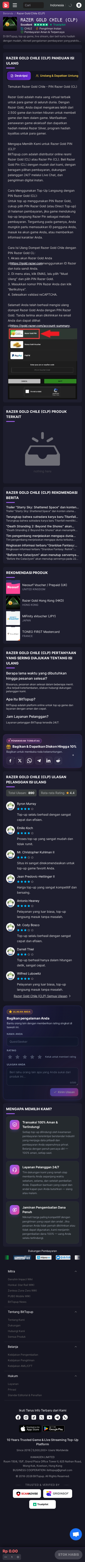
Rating (11, 1050)
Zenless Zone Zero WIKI (22, 1290)
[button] (42, 1271)
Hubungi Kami (16, 1331)
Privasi (12, 1389)
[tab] (19, 76)
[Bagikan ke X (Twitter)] (20, 761)
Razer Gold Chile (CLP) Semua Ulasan (40, 996)
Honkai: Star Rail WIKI (21, 1285)
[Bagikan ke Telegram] (39, 761)
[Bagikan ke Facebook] (10, 761)
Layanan (13, 1383)
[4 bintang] (32, 1057)
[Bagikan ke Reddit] (58, 761)
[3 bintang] (25, 1057)
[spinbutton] (12, 1557)
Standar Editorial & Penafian (25, 1395)
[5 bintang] (39, 1057)
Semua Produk (17, 1336)
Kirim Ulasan (66, 1092)
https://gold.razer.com (26, 263)
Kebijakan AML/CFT (20, 1366)
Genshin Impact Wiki (20, 1279)
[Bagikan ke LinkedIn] (49, 761)
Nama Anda (15, 1033)
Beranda (8, 13)
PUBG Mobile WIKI (19, 1296)
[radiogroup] (25, 809)
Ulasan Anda (16, 1064)
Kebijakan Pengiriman (21, 1360)
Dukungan (14, 1325)
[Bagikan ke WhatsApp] (29, 761)
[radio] (18, 809)
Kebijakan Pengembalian (23, 1354)
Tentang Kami (16, 1319)
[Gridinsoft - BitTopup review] (57, 1493)
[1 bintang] (10, 1057)
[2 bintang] (17, 1057)
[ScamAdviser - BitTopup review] (27, 1493)
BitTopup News (17, 1301)
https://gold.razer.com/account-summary (40, 325)
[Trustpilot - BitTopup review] (42, 1504)
